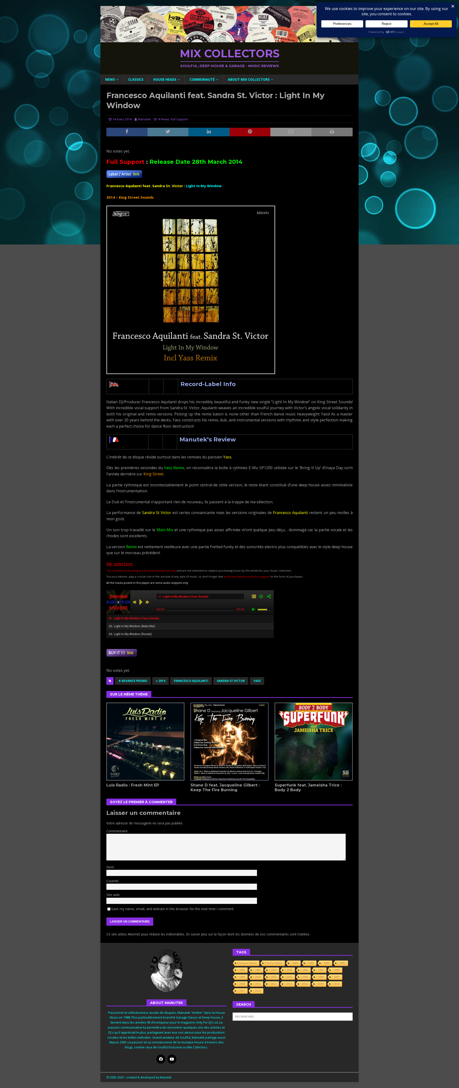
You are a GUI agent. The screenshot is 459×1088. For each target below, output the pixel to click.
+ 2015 (320, 983)
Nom (110, 867)
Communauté (202, 79)
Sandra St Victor (231, 681)
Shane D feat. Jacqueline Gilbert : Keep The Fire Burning (225, 787)
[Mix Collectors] (229, 39)
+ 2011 (257, 983)
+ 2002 (273, 977)
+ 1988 (294, 963)
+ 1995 (288, 970)
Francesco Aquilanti (191, 681)
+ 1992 (241, 970)
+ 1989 (310, 963)
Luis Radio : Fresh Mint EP (132, 785)
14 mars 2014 (122, 119)
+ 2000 (257, 977)
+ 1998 (336, 970)
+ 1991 (341, 963)
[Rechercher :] (293, 1016)
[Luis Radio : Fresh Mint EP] (145, 741)
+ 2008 (241, 983)
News (110, 79)
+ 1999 (241, 977)
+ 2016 (335, 983)
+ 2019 (257, 990)
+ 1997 (320, 970)
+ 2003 (288, 977)
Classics (135, 79)
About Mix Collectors (249, 79)
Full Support (179, 119)
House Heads (164, 79)
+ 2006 (320, 977)
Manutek (144, 119)
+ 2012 (272, 983)
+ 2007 (336, 977)
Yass (257, 681)
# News (163, 119)
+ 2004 (304, 977)
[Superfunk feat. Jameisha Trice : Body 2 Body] (314, 741)
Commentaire (117, 831)
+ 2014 (160, 681)
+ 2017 (241, 990)
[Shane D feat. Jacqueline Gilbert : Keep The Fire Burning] (229, 741)
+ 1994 (273, 970)
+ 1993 (257, 970)
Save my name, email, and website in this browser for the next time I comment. (172, 909)
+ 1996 (304, 970)
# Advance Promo (133, 681)
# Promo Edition (273, 963)
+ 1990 (326, 963)
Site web (113, 894)
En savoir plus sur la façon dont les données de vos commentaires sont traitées (247, 934)
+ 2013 (288, 983)
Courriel (112, 881)
